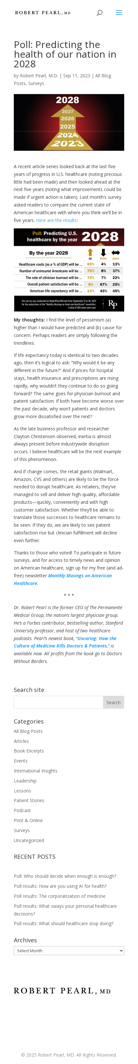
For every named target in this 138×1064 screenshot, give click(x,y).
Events (21, 761)
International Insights (35, 771)
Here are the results (56, 220)
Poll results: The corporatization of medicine (60, 896)
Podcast (22, 810)
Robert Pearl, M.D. (39, 75)
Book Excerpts (29, 751)
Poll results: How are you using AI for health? (61, 886)
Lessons (22, 791)
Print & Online (28, 820)
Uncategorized (29, 840)
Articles (21, 741)
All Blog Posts (28, 731)
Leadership (25, 781)
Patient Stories (29, 800)
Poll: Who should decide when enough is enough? (65, 876)
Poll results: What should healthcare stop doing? (63, 923)
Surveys (36, 83)
